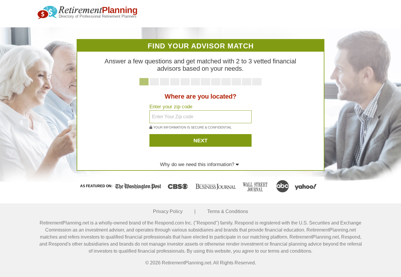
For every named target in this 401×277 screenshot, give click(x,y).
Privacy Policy (168, 211)
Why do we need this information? (198, 164)
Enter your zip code (170, 106)
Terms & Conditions (227, 211)
